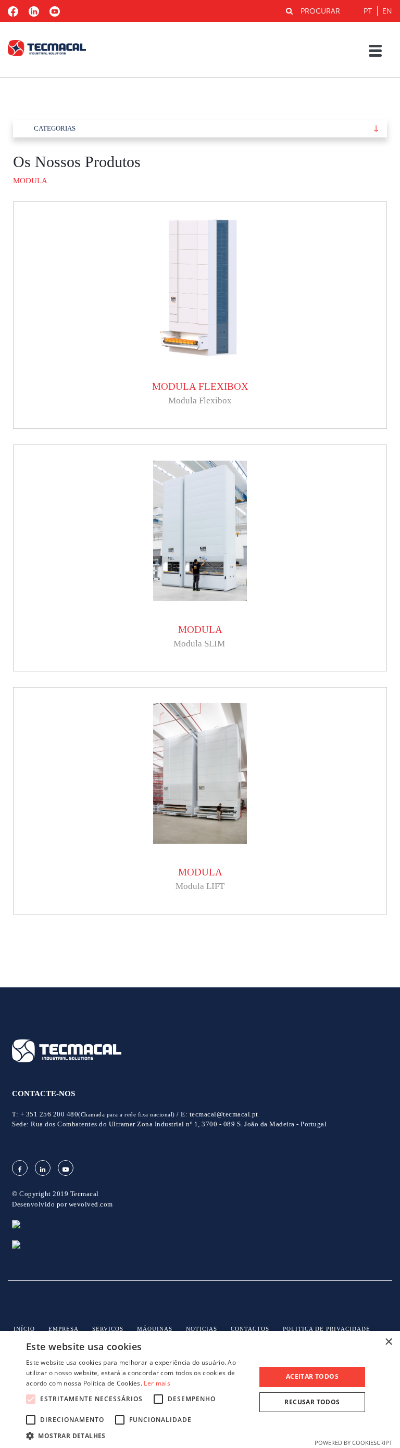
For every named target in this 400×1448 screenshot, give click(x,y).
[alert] (200, 1389)
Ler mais (157, 1383)
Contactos (250, 1329)
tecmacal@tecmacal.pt (224, 1114)
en (387, 11)
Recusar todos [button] (312, 1402)
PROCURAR (320, 11)
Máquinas (154, 1329)
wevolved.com (91, 1204)
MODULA (30, 180)
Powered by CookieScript (353, 1442)
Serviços (107, 1329)
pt (368, 11)
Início (24, 1329)
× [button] (388, 1342)
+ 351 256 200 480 (97, 1114)
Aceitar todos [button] (312, 1376)
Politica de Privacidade (326, 1329)
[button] (137, 1435)
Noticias (201, 1329)
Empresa (63, 1329)
